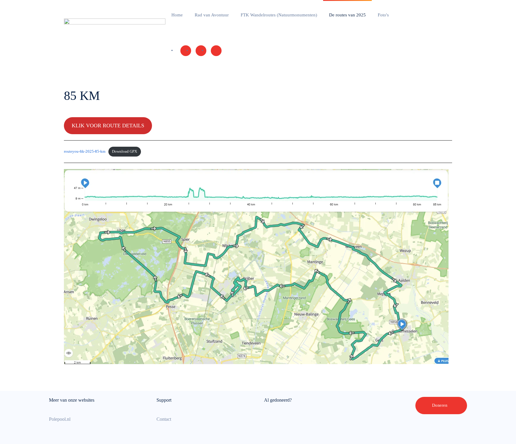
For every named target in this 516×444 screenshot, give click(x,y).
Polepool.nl (59, 419)
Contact (163, 419)
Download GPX (124, 151)
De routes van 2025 (347, 15)
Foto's (383, 15)
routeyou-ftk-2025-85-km (84, 151)
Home (177, 15)
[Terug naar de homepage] (114, 33)
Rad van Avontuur (212, 15)
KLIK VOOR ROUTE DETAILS (108, 126)
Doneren (440, 405)
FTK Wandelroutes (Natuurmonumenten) (279, 15)
